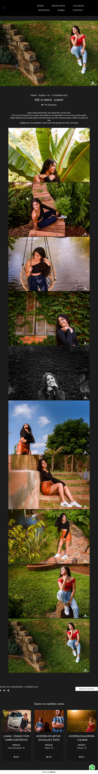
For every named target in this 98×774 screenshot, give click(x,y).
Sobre (61, 10)
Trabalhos (58, 6)
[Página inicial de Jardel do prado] (13, 8)
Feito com (49, 772)
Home (40, 6)
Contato (78, 10)
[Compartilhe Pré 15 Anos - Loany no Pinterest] (8, 690)
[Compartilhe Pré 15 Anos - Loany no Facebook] (0, 690)
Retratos (44, 10)
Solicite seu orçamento (86, 689)
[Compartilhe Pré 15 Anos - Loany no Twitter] (4, 690)
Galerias (78, 6)
